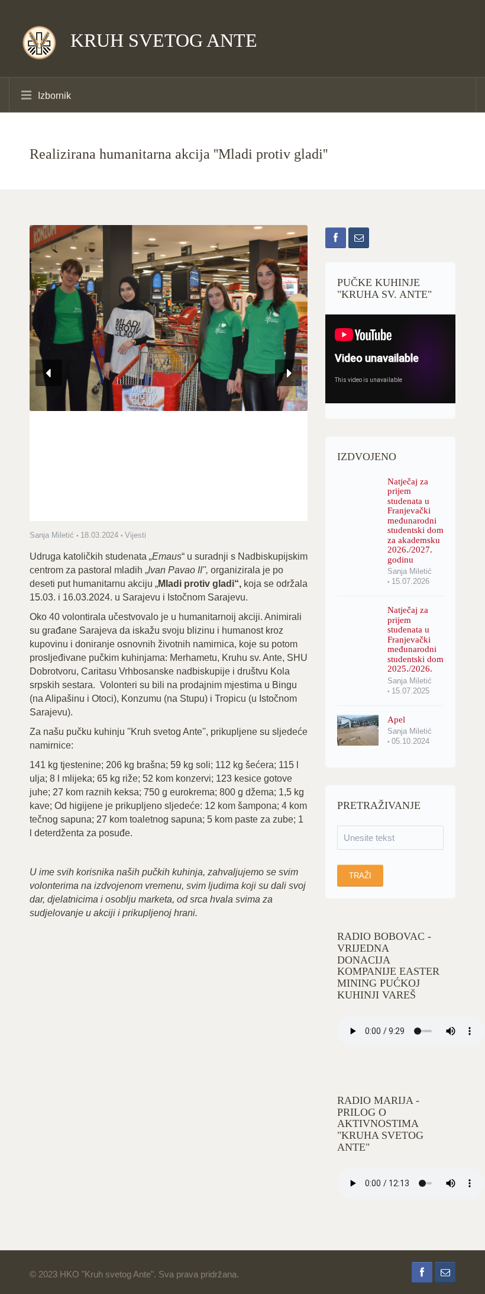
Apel (396, 719)
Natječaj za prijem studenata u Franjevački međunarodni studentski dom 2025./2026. (415, 639)
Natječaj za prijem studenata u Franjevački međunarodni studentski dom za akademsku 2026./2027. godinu (415, 520)
